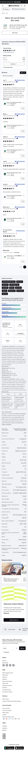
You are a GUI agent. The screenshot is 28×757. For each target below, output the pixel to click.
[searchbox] (20, 9)
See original (16, 252)
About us (4, 660)
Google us (6, 613)
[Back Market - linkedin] (10, 665)
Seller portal (5, 675)
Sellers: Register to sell (7, 673)
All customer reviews (7, 691)
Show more (6, 99)
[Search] (13, 9)
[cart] (24, 5)
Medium (4, 730)
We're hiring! (5, 662)
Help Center (5, 683)
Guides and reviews (7, 685)
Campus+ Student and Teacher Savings (11, 701)
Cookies (4, 714)
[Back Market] (14, 5)
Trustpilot (4, 726)
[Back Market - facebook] (13, 665)
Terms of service (6, 708)
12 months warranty (6, 710)
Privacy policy (5, 712)
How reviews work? (8, 67)
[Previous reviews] (20, 266)
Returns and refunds (7, 681)
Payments (4, 677)
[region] (14, 573)
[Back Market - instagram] (3, 665)
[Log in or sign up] (21, 5)
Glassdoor (4, 728)
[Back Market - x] (7, 665)
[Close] (26, 2)
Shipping (4, 679)
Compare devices (6, 689)
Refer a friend (5, 699)
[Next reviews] (24, 266)
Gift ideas (4, 687)
